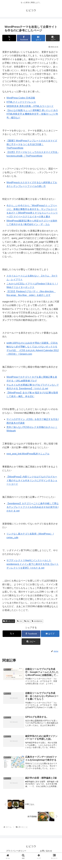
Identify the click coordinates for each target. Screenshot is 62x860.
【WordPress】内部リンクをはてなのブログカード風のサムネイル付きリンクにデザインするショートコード (31, 480)
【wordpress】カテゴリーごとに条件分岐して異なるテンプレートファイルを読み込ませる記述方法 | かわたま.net (32, 507)
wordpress (38, 621)
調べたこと (9, 621)
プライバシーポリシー (16, 851)
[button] (53, 38)
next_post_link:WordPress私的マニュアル (27, 453)
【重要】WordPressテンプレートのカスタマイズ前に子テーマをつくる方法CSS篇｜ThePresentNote (31, 144)
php (27, 621)
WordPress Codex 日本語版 (20, 98)
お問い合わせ (46, 851)
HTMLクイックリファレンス (21, 102)
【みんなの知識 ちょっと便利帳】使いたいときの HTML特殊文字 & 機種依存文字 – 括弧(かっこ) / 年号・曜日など (32, 114)
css (20, 621)
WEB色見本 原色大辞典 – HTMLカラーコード (29, 106)
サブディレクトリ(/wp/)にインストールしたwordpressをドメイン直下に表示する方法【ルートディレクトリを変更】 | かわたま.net (32, 564)
